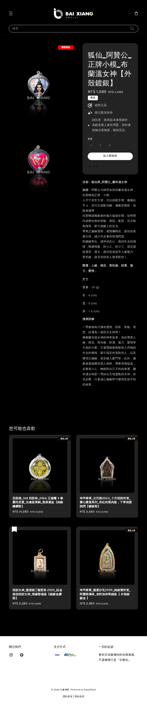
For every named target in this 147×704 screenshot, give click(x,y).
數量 (90, 139)
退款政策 (79, 696)
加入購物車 (110, 156)
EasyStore (90, 689)
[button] (11, 13)
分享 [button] (95, 166)
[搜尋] (132, 28)
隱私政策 (68, 696)
